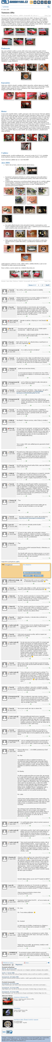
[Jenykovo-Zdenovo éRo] (7, 1001)
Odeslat (39, 575)
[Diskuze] (38, 2)
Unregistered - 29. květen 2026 (10, 977)
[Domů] (34, 2)
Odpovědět (45, 292)
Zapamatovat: (6, 964)
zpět (17, 561)
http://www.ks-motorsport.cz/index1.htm (32, 518)
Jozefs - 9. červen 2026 (8, 972)
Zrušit (28, 575)
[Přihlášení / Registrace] (31, 2)
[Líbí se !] (37, 15)
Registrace (19, 964)
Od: (3, 564)
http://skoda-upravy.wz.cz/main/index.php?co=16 (29, 392)
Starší (47, 285)
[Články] (45, 2)
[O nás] (42, 2)
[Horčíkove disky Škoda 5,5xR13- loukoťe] (7, 1024)
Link (24, 292)
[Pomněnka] (7, 1012)
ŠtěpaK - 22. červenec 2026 (9, 968)
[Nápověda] (49, 2)
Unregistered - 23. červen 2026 (10, 983)
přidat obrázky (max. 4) (33, 572)
